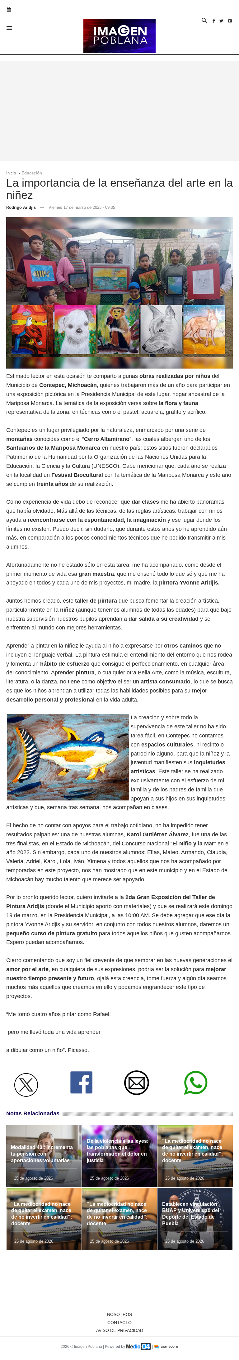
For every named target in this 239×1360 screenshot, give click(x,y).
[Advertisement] (119, 110)
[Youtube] (230, 21)
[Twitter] (221, 21)
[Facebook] (213, 21)
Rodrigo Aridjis (21, 207)
